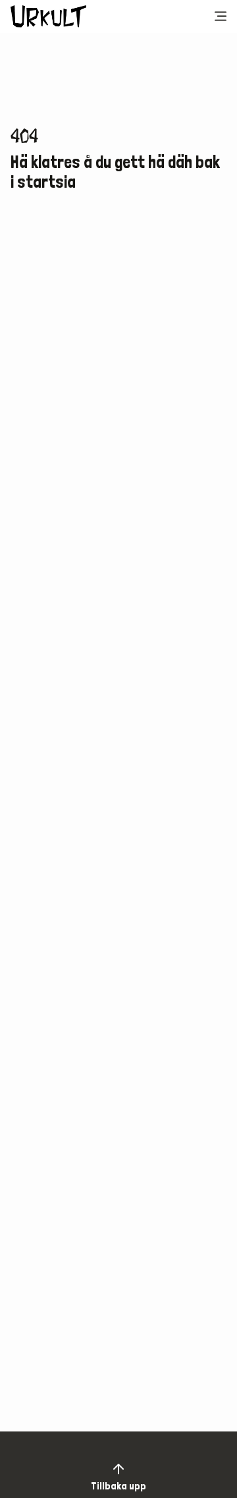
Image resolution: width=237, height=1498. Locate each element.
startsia (46, 181)
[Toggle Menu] (220, 16)
